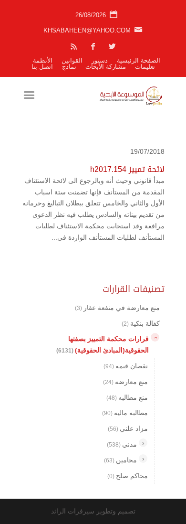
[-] (155, 337)
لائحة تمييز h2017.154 (127, 169)
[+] (143, 442)
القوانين (72, 60)
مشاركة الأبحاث (105, 66)
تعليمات (145, 66)
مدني (122, 444)
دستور (100, 60)
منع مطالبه (127, 397)
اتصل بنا (42, 66)
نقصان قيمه (125, 366)
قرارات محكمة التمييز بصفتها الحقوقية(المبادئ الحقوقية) (102, 344)
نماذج (69, 66)
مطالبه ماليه (125, 413)
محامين (120, 460)
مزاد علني (128, 428)
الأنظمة (42, 60)
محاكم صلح (127, 476)
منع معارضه (125, 381)
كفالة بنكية (141, 323)
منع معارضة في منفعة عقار (117, 307)
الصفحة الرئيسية (138, 60)
